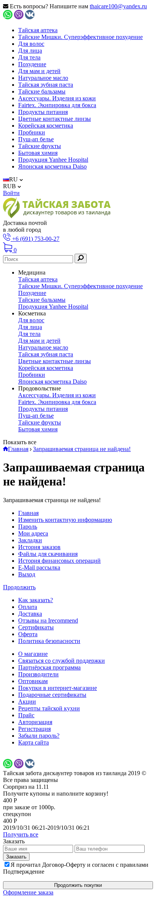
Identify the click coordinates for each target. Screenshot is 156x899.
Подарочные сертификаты (52, 694)
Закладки (30, 540)
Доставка (30, 613)
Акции (27, 701)
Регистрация (34, 729)
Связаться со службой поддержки (61, 660)
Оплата (27, 607)
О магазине (33, 654)
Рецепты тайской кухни (49, 708)
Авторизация (35, 722)
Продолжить (19, 587)
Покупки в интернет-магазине (57, 688)
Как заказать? (35, 600)
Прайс (26, 715)
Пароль (27, 526)
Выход (26, 574)
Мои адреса (33, 533)
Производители (38, 674)
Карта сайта (33, 742)
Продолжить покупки (78, 885)
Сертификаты (36, 627)
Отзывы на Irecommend (48, 620)
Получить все (20, 834)
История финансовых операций (59, 560)
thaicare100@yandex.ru (118, 6)
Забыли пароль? (38, 735)
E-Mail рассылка (39, 567)
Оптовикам (33, 681)
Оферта (27, 634)
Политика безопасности (49, 641)
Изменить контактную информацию (65, 520)
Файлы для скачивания (48, 554)
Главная (28, 513)
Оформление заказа (28, 892)
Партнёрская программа (49, 667)
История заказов (39, 547)
